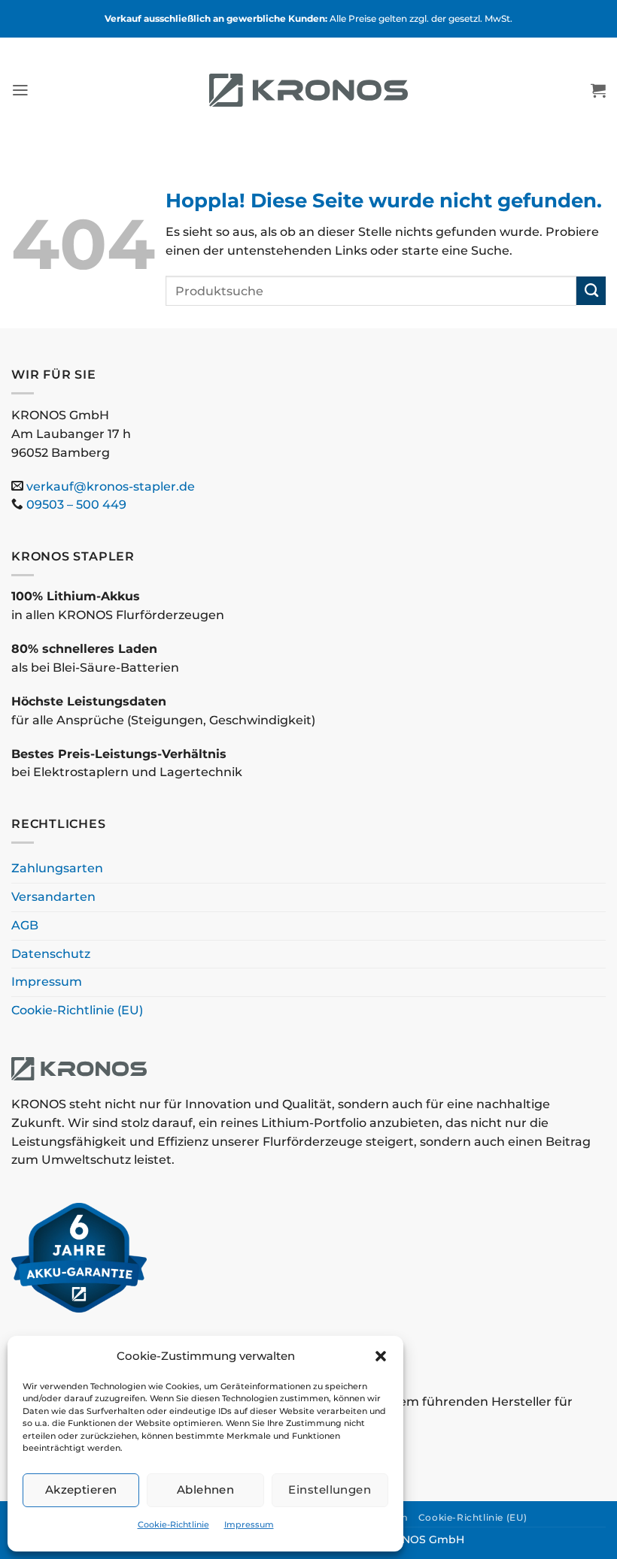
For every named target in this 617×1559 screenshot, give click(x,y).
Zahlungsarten (57, 868)
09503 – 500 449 (76, 504)
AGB (24, 925)
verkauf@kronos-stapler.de (110, 486)
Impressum (249, 1524)
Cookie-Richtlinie (173, 1524)
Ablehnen (206, 1489)
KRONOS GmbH (421, 1539)
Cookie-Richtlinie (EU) (77, 1010)
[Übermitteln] (591, 290)
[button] (380, 1356)
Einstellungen (329, 1489)
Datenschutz (50, 954)
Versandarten (53, 897)
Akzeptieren (81, 1489)
